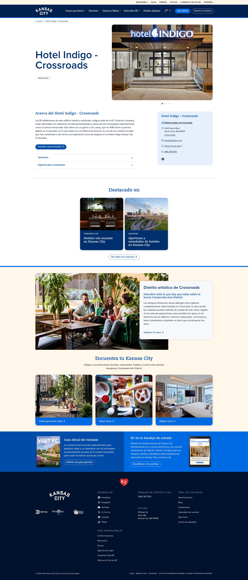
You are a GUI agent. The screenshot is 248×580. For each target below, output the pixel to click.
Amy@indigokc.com (173, 140)
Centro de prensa (105, 535)
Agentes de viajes (106, 550)
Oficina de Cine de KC (107, 560)
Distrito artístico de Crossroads (178, 122)
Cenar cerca (105, 421)
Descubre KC (131, 11)
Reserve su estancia (203, 11)
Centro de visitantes (187, 522)
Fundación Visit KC (106, 555)
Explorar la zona (152, 333)
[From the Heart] (124, 482)
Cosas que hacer (74, 11)
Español (208, 2)
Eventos (93, 11)
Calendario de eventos (188, 512)
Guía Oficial (182, 11)
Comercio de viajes (190, 2)
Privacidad (153, 573)
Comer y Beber (111, 11)
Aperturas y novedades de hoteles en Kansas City (144, 242)
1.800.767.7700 (144, 496)
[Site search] (170, 11)
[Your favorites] (165, 11)
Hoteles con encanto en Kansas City (98, 240)
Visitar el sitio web (172, 146)
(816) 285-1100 (170, 151)
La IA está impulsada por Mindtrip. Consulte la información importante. (186, 573)
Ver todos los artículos (122, 257)
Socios (173, 2)
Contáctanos (184, 507)
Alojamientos (43, 77)
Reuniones (141, 2)
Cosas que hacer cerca (50, 421)
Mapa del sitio (141, 573)
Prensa (163, 2)
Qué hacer (183, 517)
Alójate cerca (166, 421)
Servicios (43, 158)
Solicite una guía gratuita (79, 462)
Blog (153, 2)
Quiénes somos (185, 497)
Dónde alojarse (151, 11)
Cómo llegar (169, 134)
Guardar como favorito (49, 147)
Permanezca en (91, 233)
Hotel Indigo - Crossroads (56, 21)
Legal (132, 573)
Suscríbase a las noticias (146, 464)
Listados (39, 21)
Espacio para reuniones (51, 165)
